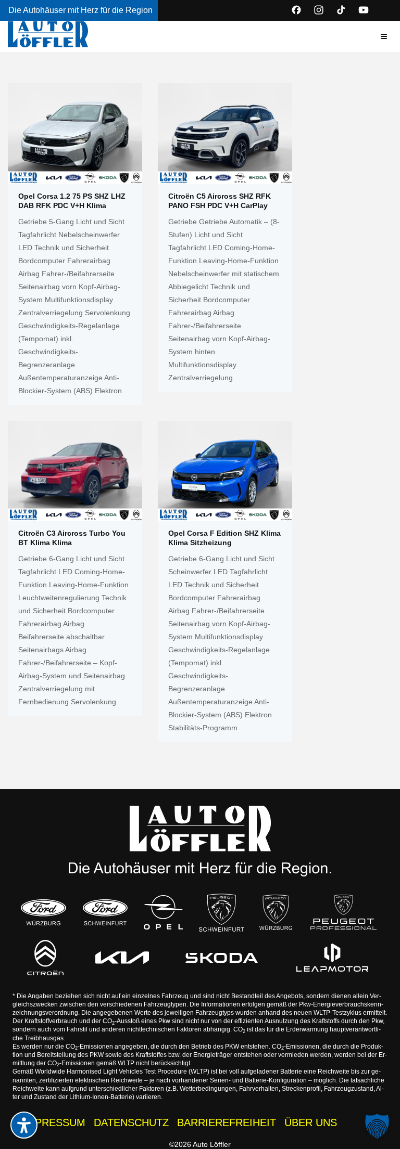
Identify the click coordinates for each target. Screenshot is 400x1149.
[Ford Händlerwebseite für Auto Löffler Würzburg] (43, 912)
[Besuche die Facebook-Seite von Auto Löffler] (296, 10)
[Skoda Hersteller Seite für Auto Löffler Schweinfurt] (222, 957)
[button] (383, 36)
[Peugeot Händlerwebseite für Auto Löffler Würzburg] (275, 912)
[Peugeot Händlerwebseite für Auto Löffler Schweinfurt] (221, 912)
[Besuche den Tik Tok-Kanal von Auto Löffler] (341, 10)
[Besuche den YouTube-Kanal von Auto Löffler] (363, 10)
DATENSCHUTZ (131, 1122)
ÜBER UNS (310, 1122)
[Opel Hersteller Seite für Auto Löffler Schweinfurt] (163, 912)
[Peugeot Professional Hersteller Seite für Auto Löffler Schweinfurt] (343, 912)
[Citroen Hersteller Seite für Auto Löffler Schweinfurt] (45, 957)
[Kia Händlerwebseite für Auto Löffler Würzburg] (122, 957)
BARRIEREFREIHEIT (226, 1122)
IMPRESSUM (54, 1122)
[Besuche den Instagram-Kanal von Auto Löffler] (318, 10)
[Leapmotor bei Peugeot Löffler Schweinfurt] (332, 958)
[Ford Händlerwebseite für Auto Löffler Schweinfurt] (105, 912)
